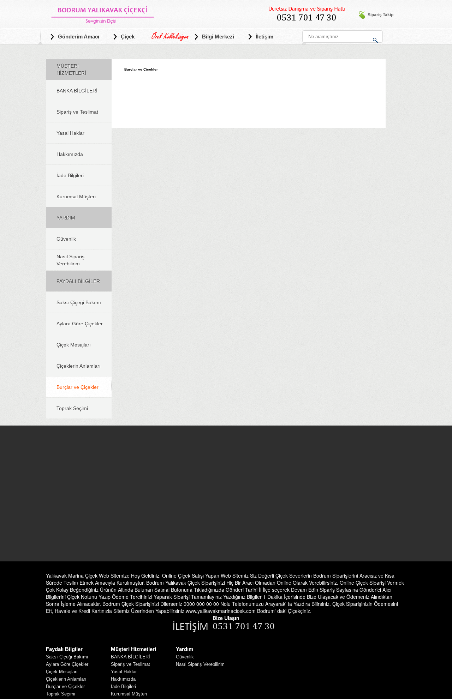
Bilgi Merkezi (218, 37)
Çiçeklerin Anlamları (78, 366)
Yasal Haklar (70, 133)
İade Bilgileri (70, 175)
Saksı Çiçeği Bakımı (78, 302)
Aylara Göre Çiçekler (79, 323)
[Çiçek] (102, 13)
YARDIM (65, 218)
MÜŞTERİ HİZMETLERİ (71, 69)
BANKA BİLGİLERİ (76, 91)
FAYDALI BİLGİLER (78, 281)
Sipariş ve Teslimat (77, 112)
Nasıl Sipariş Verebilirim (70, 260)
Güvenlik (66, 239)
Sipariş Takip (380, 14)
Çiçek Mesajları (73, 345)
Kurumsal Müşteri (76, 196)
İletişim (264, 37)
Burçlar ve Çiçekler (77, 387)
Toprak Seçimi (72, 408)
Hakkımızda (69, 154)
